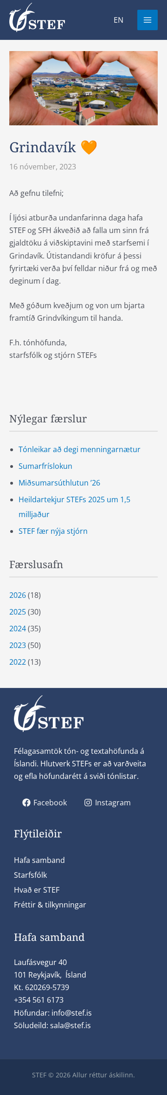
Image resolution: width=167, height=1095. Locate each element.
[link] (118, 20)
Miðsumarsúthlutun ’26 (59, 483)
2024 (17, 628)
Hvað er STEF (36, 890)
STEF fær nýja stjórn (53, 531)
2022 (17, 662)
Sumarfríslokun (45, 466)
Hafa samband (39, 860)
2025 (17, 612)
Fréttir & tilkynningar (50, 905)
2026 (17, 595)
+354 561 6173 (39, 1000)
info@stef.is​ (71, 1013)
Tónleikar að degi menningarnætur (80, 449)
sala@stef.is (70, 1025)
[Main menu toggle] (147, 20)
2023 (17, 645)
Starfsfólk (30, 875)
